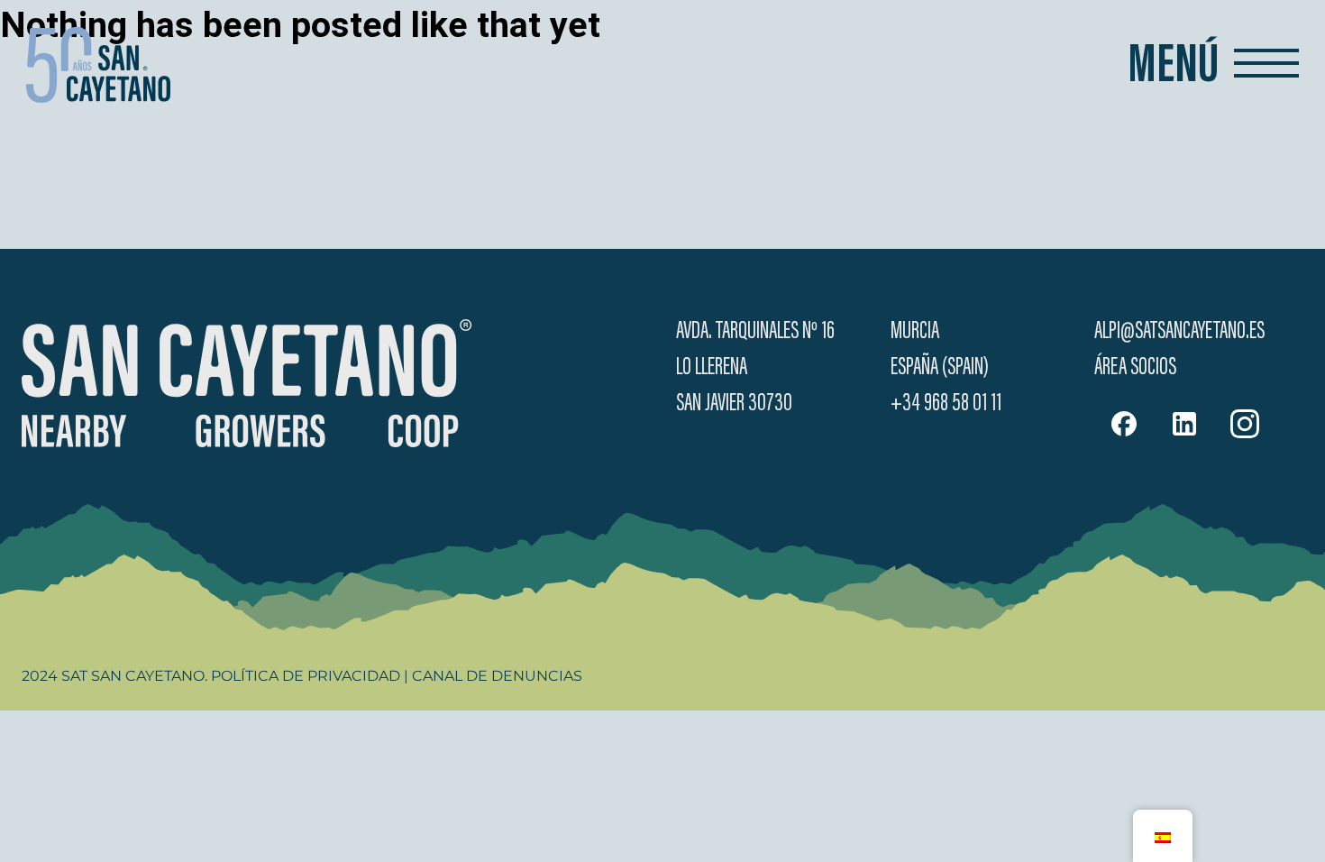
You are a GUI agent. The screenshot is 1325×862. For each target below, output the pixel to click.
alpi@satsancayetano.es (1179, 331)
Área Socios (1135, 368)
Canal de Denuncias (497, 675)
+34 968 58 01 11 (946, 404)
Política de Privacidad (305, 675)
